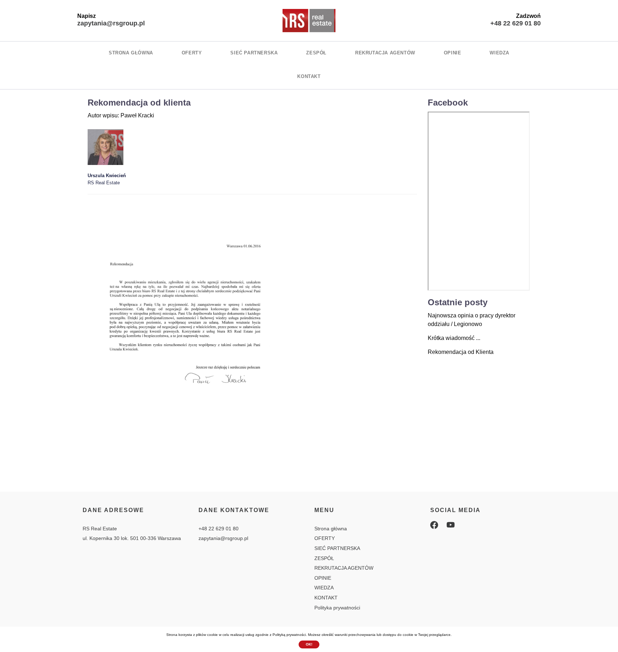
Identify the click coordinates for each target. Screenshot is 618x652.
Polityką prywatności (289, 635)
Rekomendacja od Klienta (461, 352)
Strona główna (131, 52)
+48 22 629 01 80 (515, 23)
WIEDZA (499, 52)
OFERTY (192, 52)
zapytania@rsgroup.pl (111, 23)
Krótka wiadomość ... (454, 338)
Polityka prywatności (337, 607)
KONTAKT (308, 76)
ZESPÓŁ (316, 52)
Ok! (309, 644)
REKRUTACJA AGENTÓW (385, 52)
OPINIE (452, 52)
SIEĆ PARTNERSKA (254, 52)
